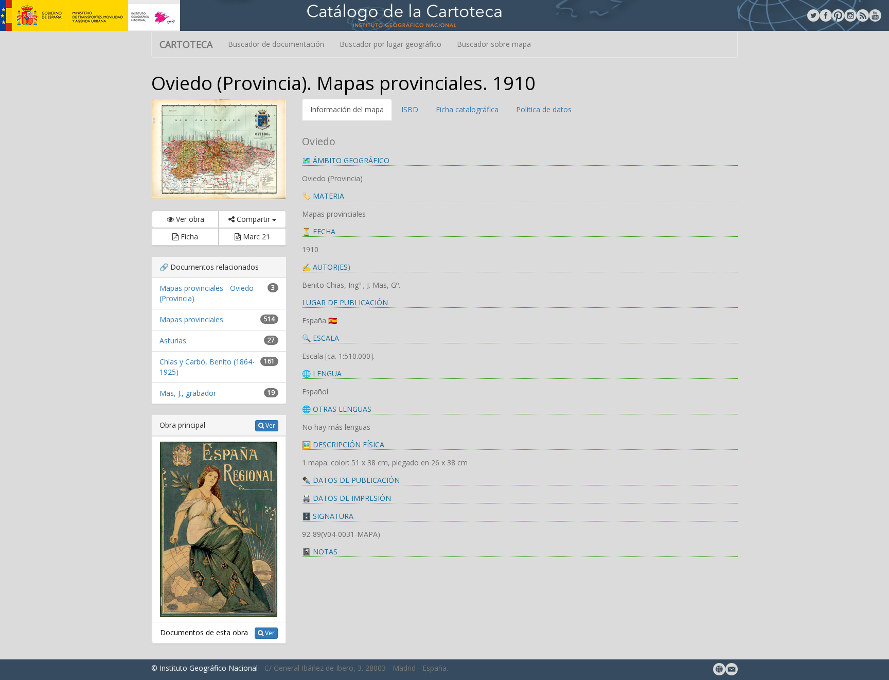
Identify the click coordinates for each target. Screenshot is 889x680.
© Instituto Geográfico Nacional (204, 668)
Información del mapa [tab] (347, 109)
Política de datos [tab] (544, 109)
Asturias (172, 340)
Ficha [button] (188, 236)
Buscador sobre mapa (494, 44)
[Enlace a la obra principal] (218, 528)
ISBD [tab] (409, 109)
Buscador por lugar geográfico (390, 44)
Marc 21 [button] (255, 236)
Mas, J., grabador (187, 393)
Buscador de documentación (276, 44)
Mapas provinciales (191, 319)
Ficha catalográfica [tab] (467, 109)
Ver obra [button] (189, 219)
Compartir (253, 219)
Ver (269, 425)
